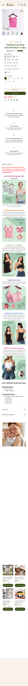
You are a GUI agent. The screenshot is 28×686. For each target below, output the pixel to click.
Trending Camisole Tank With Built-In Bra (9, 490)
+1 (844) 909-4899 (10, 674)
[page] (22, 1)
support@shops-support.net (12, 675)
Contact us (8, 684)
